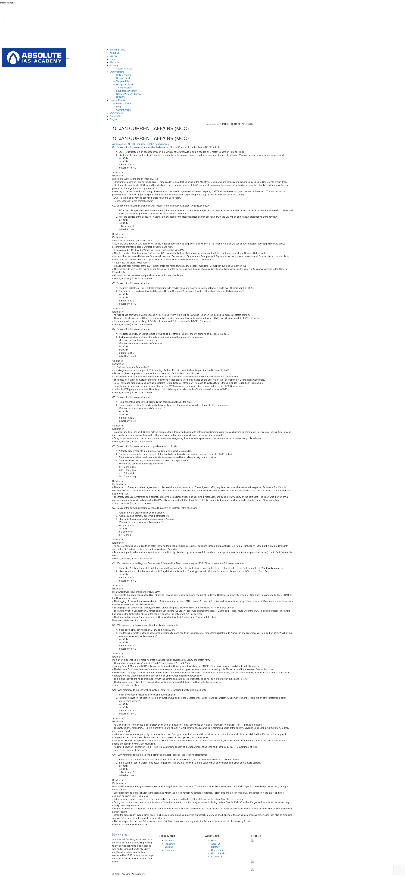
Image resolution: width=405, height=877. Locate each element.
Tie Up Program (124, 87)
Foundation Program (126, 90)
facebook (169, 840)
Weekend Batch (124, 81)
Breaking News (117, 49)
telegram (169, 850)
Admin (115, 143)
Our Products (116, 112)
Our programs (218, 850)
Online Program (124, 74)
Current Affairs (123, 109)
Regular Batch (123, 78)
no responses (162, 143)
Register (114, 119)
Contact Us (115, 116)
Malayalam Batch (125, 84)
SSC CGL (121, 97)
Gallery (113, 55)
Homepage (210, 123)
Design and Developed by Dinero (162, 873)
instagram (170, 843)
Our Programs (117, 71)
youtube (169, 846)
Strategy (114, 65)
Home (113, 59)
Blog (118, 106)
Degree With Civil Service (129, 93)
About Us (114, 52)
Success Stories (124, 68)
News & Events (117, 100)
